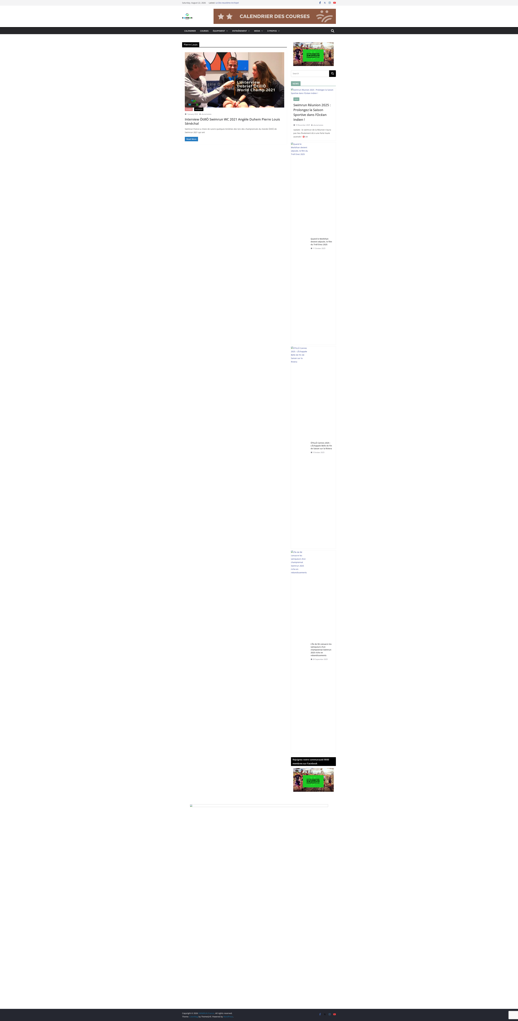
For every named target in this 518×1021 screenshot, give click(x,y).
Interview (198, 109)
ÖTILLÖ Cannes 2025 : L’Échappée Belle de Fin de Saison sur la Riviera (321, 446)
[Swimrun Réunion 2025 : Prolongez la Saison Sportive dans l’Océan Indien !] (313, 91)
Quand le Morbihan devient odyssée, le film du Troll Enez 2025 (321, 242)
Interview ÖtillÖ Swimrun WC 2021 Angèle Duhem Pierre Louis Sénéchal (232, 121)
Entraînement (239, 31)
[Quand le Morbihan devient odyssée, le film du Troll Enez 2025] (300, 243)
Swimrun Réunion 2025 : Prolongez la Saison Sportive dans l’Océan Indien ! (312, 112)
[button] (226, 31)
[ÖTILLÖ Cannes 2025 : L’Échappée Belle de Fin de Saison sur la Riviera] (300, 447)
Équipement (219, 31)
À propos (272, 31)
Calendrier (190, 31)
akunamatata (206, 114)
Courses (204, 31)
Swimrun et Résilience (226, 2)
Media (257, 31)
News (296, 99)
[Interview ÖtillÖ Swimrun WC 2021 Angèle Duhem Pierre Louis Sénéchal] (234, 80)
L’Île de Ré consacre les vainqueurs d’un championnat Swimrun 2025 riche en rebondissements (321, 650)
